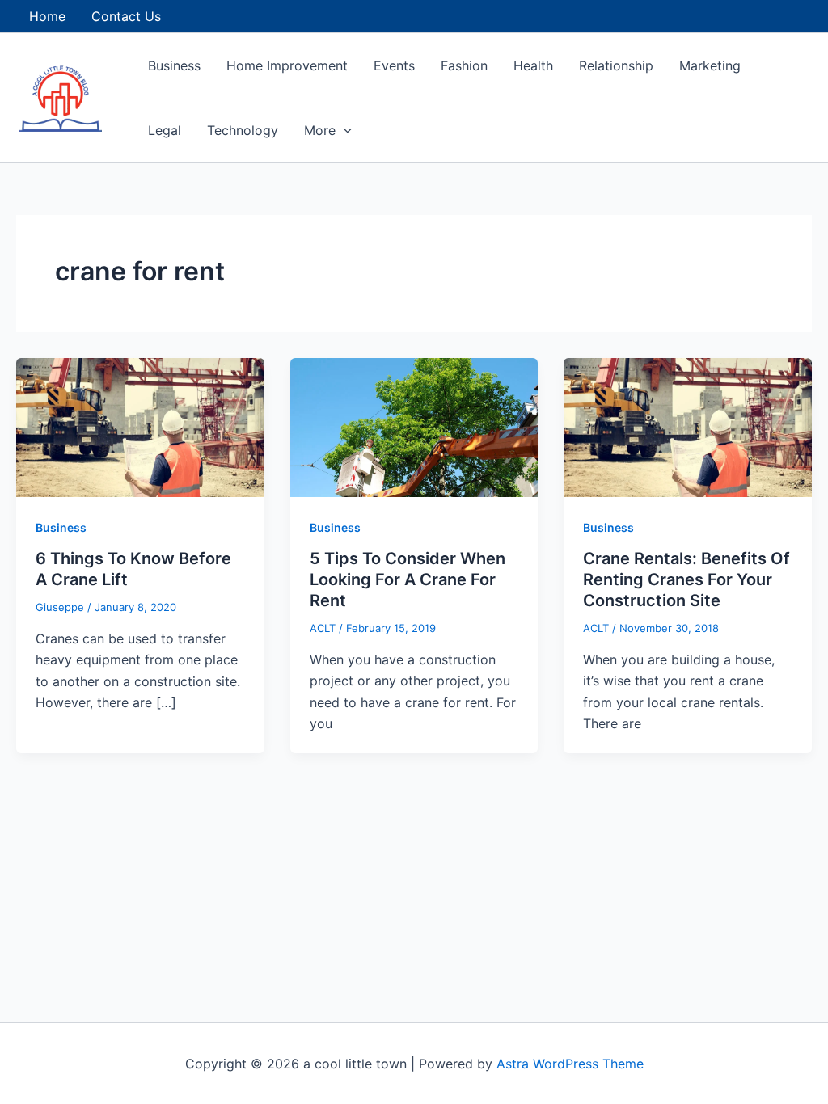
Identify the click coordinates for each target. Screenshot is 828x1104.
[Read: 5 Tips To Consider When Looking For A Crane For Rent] (414, 426)
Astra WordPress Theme (570, 1064)
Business (174, 65)
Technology (242, 130)
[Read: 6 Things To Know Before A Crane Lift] (140, 426)
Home (47, 16)
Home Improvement (287, 65)
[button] (344, 130)
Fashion (464, 65)
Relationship (616, 65)
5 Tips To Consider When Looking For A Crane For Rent (407, 579)
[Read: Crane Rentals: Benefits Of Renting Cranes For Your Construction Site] (688, 426)
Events (394, 65)
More (320, 130)
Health (533, 65)
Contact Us (126, 16)
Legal (164, 130)
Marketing (710, 65)
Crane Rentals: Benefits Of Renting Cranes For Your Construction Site (686, 579)
